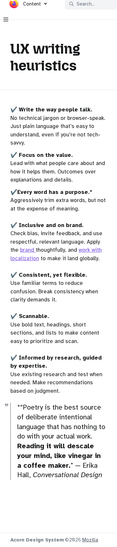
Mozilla (90, 540)
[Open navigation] (6, 19)
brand (28, 250)
